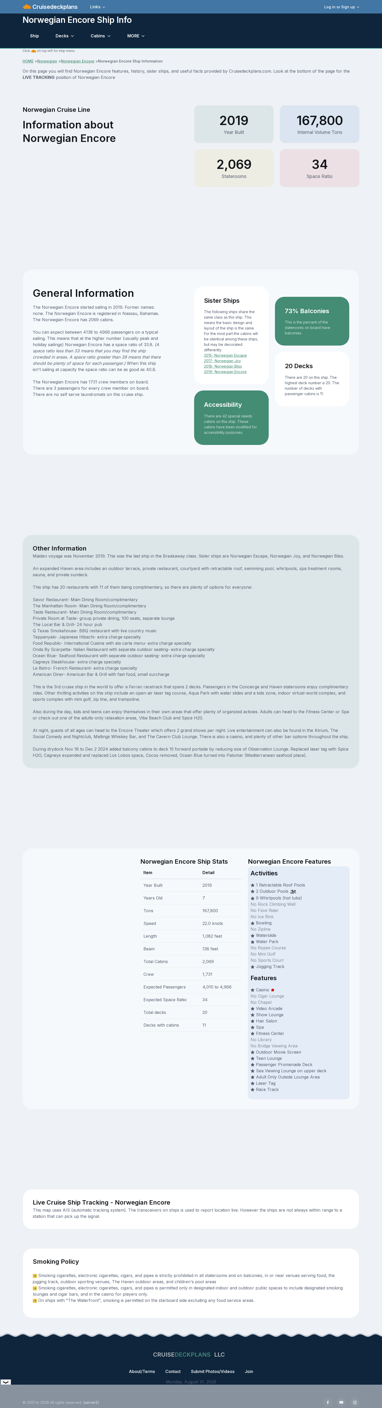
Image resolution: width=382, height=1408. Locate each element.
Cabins (98, 35)
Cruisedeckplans (54, 6)
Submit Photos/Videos (212, 1371)
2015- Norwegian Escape (225, 355)
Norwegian (47, 61)
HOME (28, 61)
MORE (133, 35)
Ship (34, 35)
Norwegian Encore (77, 61)
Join (249, 1371)
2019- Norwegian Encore (225, 371)
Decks (62, 35)
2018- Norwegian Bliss (223, 366)
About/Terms (142, 1371)
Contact (173, 1371)
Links (95, 6)
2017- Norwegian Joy (222, 361)
